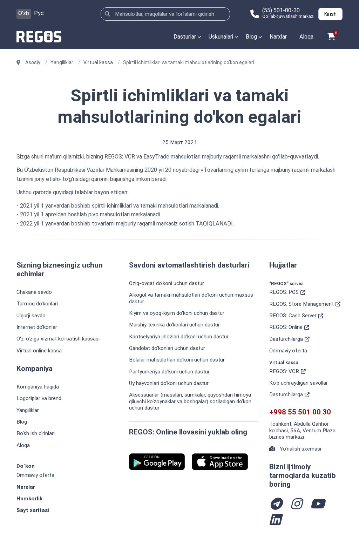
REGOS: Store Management (301, 304)
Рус (39, 13)
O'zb (23, 13)
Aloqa (306, 36)
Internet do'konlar (36, 327)
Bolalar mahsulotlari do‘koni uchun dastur (177, 360)
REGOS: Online (286, 327)
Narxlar (278, 36)
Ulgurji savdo (31, 315)
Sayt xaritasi (32, 510)
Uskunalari (221, 36)
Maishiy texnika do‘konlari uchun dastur (174, 325)
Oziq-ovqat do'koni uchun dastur (166, 283)
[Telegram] (276, 504)
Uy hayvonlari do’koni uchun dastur (169, 383)
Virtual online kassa (39, 350)
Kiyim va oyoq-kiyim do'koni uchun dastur (176, 313)
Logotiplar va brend (38, 398)
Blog (251, 36)
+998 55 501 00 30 (300, 412)
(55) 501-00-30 (281, 10)
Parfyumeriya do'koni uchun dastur (169, 372)
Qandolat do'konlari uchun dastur (167, 348)
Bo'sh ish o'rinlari (35, 433)
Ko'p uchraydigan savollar (298, 383)
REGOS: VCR (284, 371)
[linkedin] (275, 520)
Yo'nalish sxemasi (299, 449)
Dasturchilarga (286, 339)
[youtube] (317, 504)
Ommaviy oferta (35, 475)
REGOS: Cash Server (293, 315)
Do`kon (25, 466)
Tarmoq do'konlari (37, 303)
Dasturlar (185, 36)
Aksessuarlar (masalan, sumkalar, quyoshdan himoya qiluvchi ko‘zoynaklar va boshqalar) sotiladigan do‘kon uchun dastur (190, 401)
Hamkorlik (29, 498)
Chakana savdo (34, 292)
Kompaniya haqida (37, 387)
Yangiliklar (27, 410)
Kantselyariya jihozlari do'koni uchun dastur (179, 336)
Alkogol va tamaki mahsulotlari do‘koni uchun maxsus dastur (191, 298)
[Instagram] (296, 504)
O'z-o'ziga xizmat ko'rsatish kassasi (58, 339)
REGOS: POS (284, 292)
